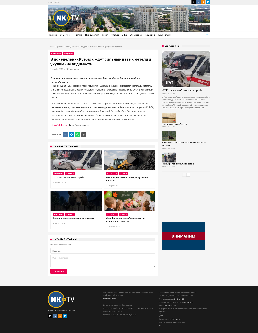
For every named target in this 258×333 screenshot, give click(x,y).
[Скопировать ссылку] (83, 134)
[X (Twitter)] (193, 2)
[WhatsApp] (77, 134)
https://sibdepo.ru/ (59, 125)
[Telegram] (208, 2)
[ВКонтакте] (65, 134)
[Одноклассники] (203, 2)
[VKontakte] (198, 2)
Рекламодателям (109, 298)
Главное (70, 173)
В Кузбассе (59, 47)
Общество (68, 54)
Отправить (59, 271)
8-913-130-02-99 (180, 299)
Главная (51, 47)
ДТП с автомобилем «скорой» (68, 177)
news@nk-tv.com (170, 306)
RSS (160, 326)
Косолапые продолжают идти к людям (73, 218)
